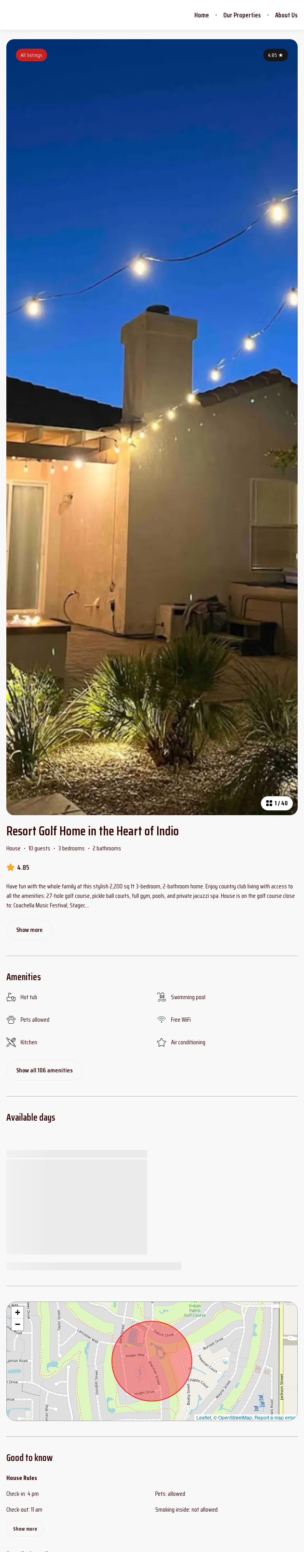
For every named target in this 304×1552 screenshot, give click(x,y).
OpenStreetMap (235, 1417)
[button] (17, 1313)
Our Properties (242, 15)
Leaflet (203, 1417)
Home (201, 15)
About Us (286, 15)
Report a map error (275, 1417)
